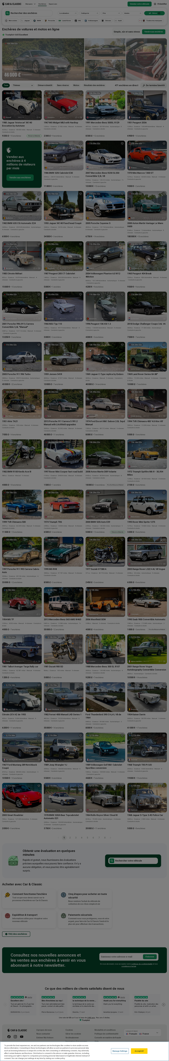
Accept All (139, 1051)
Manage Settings (119, 1051)
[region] (84, 1051)
